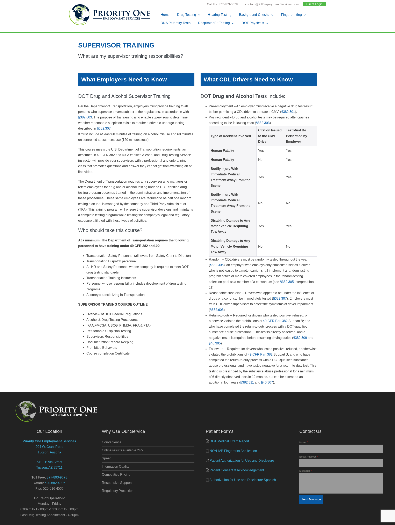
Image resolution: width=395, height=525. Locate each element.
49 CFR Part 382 (275, 321)
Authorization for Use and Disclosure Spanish (242, 480)
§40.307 (267, 382)
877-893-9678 (57, 477)
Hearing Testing (219, 14)
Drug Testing (186, 14)
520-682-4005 (55, 483)
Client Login (314, 4)
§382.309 (300, 338)
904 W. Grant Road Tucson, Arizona (49, 446)
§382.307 (104, 128)
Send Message (311, 499)
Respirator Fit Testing (214, 23)
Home (165, 14)
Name (303, 442)
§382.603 (85, 117)
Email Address (308, 456)
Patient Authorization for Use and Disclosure (242, 460)
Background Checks (254, 14)
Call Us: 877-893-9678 (222, 4)
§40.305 (215, 343)
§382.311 (247, 382)
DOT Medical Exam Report (229, 441)
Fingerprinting (291, 14)
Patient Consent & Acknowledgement (237, 470)
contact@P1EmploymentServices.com (272, 4)
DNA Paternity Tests (176, 23)
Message (305, 470)
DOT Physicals (253, 23)
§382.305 (217, 265)
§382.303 (263, 123)
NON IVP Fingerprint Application (233, 451)
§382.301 (288, 112)
